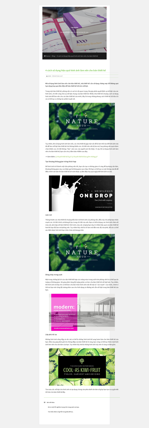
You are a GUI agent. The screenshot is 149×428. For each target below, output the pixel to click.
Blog (53, 56)
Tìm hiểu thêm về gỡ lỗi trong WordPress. (60, 412)
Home (48, 56)
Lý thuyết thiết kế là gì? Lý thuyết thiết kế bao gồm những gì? (76, 156)
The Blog (74, 27)
